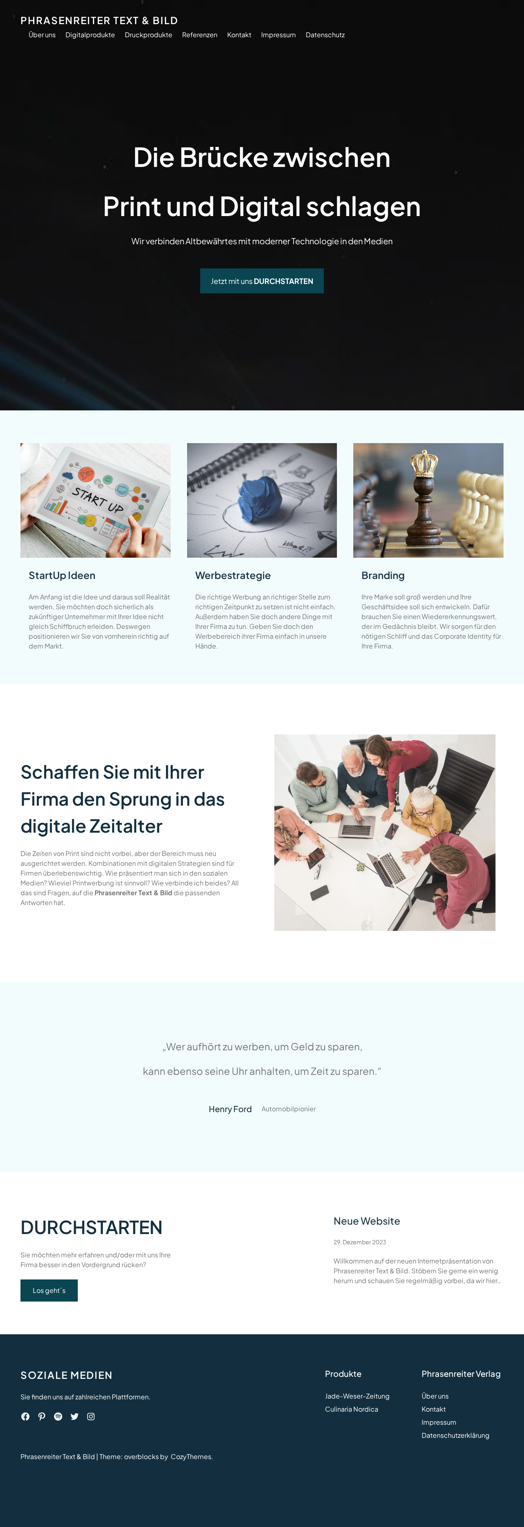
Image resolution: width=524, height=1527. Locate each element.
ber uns (437, 1396)
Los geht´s (49, 1290)
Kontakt (434, 1409)
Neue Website (367, 1220)
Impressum (439, 1422)
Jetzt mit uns (262, 281)
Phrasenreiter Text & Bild (99, 20)
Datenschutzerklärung (456, 1435)
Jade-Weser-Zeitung (357, 1396)
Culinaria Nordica (351, 1409)
